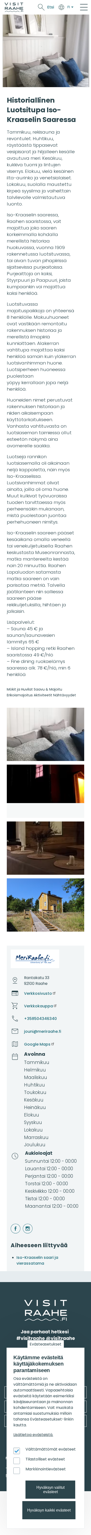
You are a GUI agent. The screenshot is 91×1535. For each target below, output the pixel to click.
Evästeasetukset (45, 1344)
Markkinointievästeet (45, 1469)
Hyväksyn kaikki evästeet (49, 1510)
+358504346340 (40, 1018)
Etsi (50, 7)
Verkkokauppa (38, 1006)
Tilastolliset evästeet (45, 1459)
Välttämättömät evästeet (50, 1449)
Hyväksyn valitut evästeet (50, 1489)
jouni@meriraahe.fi (42, 1031)
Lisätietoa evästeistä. (33, 1434)
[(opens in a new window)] (45, 734)
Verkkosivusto (38, 993)
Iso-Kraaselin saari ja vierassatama (37, 1260)
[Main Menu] (84, 7)
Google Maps (37, 1044)
